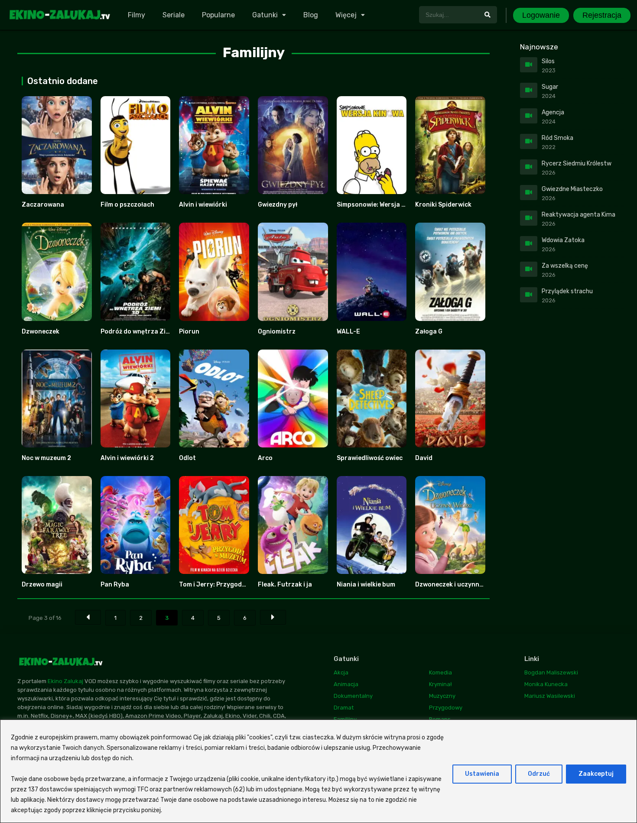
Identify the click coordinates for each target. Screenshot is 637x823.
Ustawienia (482, 774)
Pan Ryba (115, 584)
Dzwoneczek (40, 331)
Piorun (189, 331)
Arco (265, 458)
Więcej (346, 15)
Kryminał (440, 684)
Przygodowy (445, 707)
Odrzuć (539, 774)
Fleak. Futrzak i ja (285, 584)
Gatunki (265, 15)
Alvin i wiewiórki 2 (127, 458)
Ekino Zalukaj (65, 681)
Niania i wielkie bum (366, 584)
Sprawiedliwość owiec (370, 458)
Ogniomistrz (277, 331)
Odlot (187, 458)
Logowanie (541, 15)
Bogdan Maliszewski (551, 672)
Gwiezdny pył (277, 204)
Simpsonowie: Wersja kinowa (380, 204)
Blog (310, 15)
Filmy (136, 15)
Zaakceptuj (596, 774)
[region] (318, 771)
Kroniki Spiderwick (443, 204)
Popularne (218, 15)
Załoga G (428, 331)
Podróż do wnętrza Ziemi (138, 331)
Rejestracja (601, 15)
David (423, 458)
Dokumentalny (353, 696)
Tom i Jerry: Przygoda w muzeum (228, 584)
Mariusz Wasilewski (549, 696)
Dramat (344, 707)
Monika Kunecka (546, 684)
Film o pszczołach (127, 204)
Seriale (173, 15)
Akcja (341, 672)
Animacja (346, 684)
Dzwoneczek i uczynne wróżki (459, 584)
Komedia (440, 672)
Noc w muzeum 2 (46, 458)
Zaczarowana (43, 204)
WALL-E (348, 331)
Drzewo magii (42, 584)
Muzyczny (442, 696)
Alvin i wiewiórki (203, 204)
